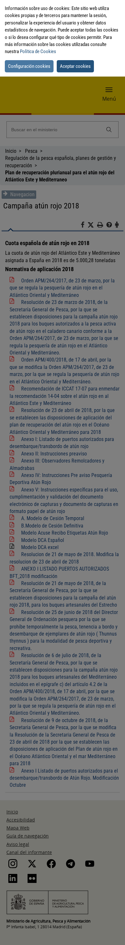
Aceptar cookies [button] (75, 66)
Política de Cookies (38, 51)
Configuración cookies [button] (29, 66)
